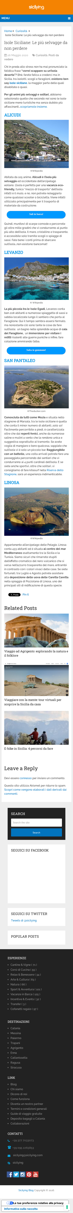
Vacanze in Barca (25, 994)
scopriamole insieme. (33, 106)
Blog (14, 1084)
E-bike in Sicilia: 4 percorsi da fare (28, 748)
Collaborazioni (20, 1123)
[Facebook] (10, 1176)
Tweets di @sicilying (24, 920)
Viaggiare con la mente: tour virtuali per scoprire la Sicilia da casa (32, 702)
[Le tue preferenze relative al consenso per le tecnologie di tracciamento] (67, 1207)
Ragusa (15, 1062)
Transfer (18, 1004)
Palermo (16, 1038)
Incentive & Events (26, 999)
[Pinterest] (29, 1176)
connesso (26, 778)
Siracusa (16, 1067)
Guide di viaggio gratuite (26, 1113)
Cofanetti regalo (24, 1009)
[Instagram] (22, 1176)
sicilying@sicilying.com (28, 1155)
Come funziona (20, 1099)
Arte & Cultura (23, 979)
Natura (18, 984)
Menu (6, 18)
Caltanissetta (19, 1057)
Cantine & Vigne (24, 964)
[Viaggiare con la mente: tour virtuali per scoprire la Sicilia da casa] (36, 679)
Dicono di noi (19, 1094)
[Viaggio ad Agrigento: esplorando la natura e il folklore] (36, 630)
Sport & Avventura (26, 989)
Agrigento (17, 1048)
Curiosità (41, 55)
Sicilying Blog (26, 1190)
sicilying (16, 1162)
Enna (14, 1052)
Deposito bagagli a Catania (28, 1118)
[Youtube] (35, 1176)
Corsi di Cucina (23, 969)
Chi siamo (17, 1089)
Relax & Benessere (26, 974)
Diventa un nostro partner (27, 1104)
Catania (15, 1028)
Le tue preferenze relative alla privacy (38, 1203)
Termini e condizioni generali (29, 1108)
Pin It (26, 594)
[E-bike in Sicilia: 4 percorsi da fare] (36, 728)
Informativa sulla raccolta (21, 1208)
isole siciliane (18, 83)
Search (36, 832)
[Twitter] (16, 1176)
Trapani (15, 1043)
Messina (16, 1033)
